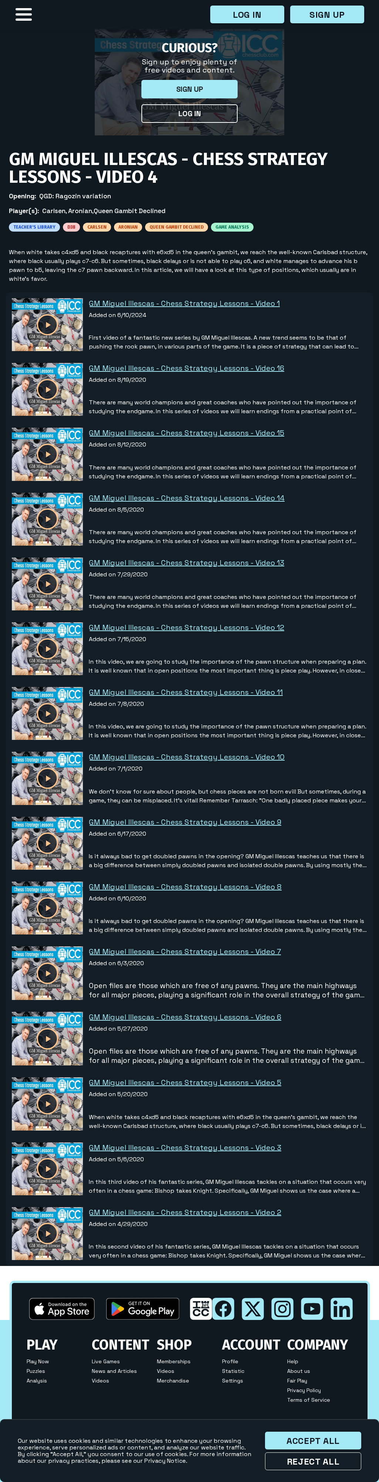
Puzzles (36, 1371)
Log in (247, 14)
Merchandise (173, 1380)
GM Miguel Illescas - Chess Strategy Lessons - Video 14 (187, 498)
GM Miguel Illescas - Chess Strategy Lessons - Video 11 (186, 692)
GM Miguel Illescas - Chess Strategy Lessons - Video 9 (185, 822)
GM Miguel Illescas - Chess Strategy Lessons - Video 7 (185, 951)
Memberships (174, 1361)
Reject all (313, 1461)
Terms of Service (308, 1400)
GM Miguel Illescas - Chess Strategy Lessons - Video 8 (185, 887)
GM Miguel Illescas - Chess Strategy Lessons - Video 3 (185, 1147)
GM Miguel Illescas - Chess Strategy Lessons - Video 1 (184, 303)
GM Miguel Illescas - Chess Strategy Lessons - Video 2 (185, 1212)
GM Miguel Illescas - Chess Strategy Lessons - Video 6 (185, 1017)
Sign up (327, 14)
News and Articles (114, 1371)
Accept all (313, 1440)
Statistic (233, 1371)
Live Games (106, 1361)
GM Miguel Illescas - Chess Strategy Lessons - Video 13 (186, 562)
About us (298, 1371)
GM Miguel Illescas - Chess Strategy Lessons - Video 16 (186, 368)
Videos (100, 1380)
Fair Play (297, 1380)
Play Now (38, 1361)
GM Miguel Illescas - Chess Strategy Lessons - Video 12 (186, 627)
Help (292, 1361)
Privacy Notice (165, 1461)
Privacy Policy (304, 1390)
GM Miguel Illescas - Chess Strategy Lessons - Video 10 (187, 757)
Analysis (37, 1380)
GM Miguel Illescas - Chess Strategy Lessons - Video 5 (185, 1082)
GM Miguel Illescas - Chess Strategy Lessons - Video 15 (186, 433)
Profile (230, 1361)
